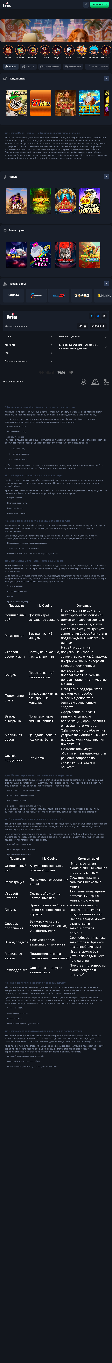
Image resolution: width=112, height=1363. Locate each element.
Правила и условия (69, 336)
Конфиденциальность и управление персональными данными (78, 347)
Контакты (10, 345)
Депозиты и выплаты (16, 361)
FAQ (7, 353)
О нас (8, 336)
